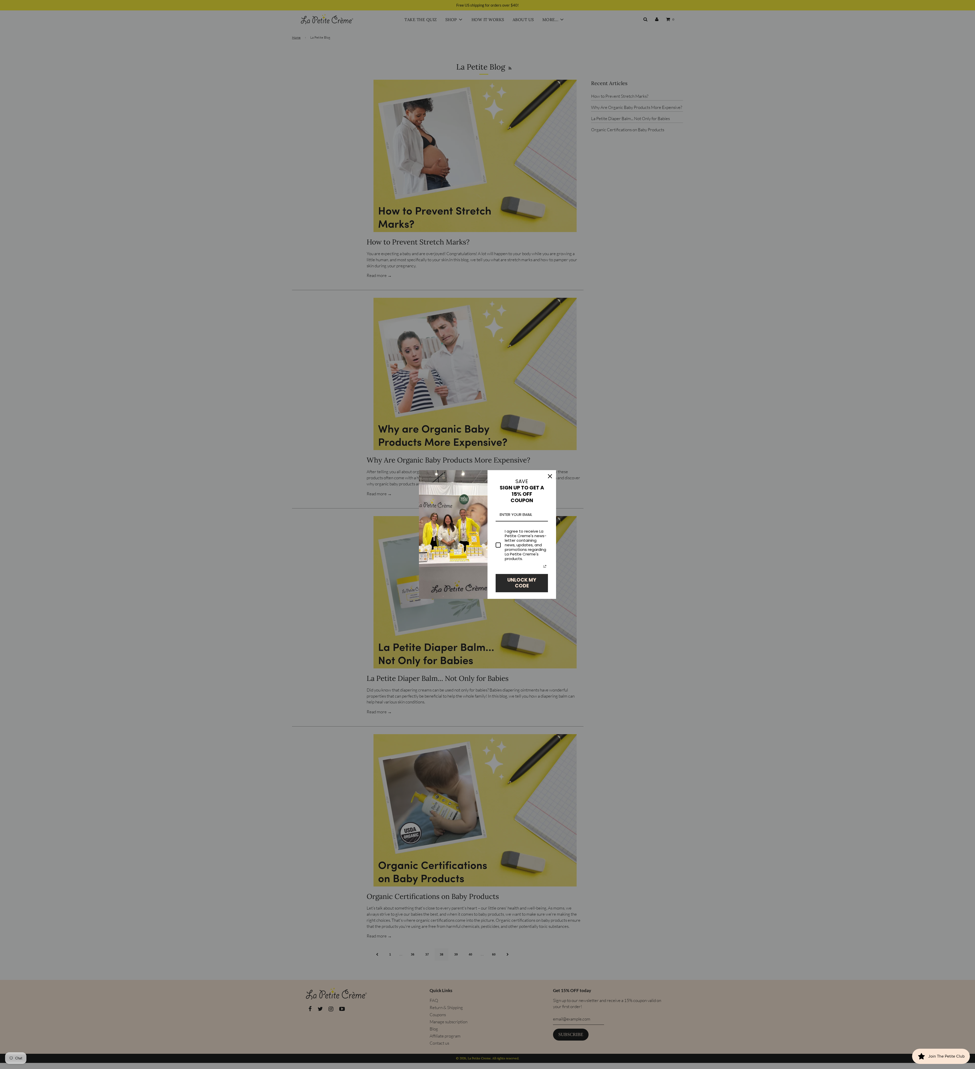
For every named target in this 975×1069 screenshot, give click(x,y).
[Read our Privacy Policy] (545, 566)
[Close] (550, 476)
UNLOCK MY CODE (521, 583)
